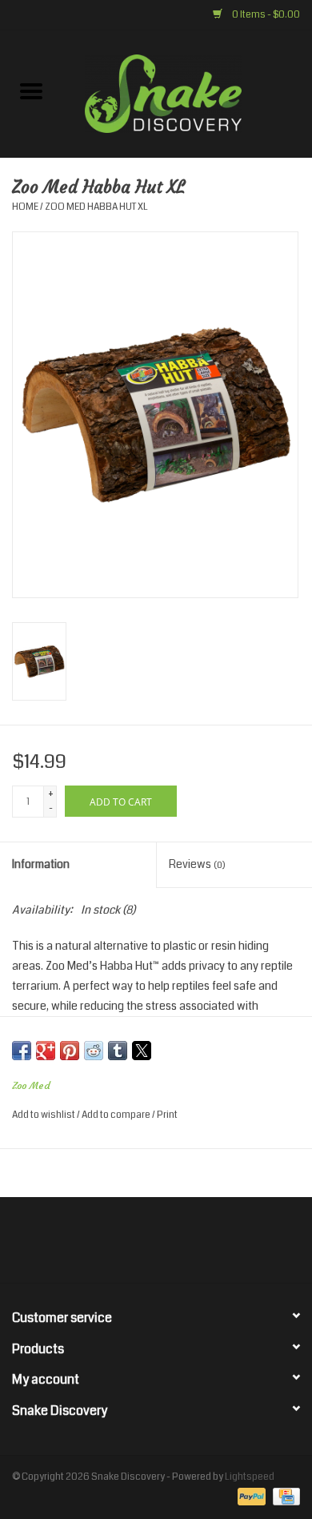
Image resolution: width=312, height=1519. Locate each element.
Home (25, 207)
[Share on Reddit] (93, 1050)
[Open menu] (31, 90)
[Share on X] (141, 1050)
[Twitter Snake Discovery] (142, 1246)
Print (167, 1115)
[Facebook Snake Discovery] (114, 1246)
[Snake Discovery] (187, 93)
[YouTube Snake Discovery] (170, 1246)
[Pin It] (69, 1050)
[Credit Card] (283, 1497)
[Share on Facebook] (21, 1050)
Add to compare (117, 1115)
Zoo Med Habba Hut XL (96, 207)
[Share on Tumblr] (117, 1050)
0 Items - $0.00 (265, 15)
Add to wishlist (44, 1115)
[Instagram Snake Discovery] (198, 1246)
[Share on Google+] (45, 1050)
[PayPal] (249, 1497)
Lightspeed (249, 1477)
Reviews (197, 864)
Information (41, 864)
